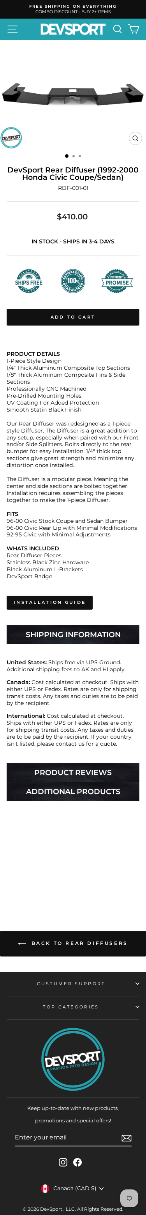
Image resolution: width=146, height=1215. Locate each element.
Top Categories (71, 1007)
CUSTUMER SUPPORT (71, 983)
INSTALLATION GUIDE (50, 602)
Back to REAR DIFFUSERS (78, 943)
